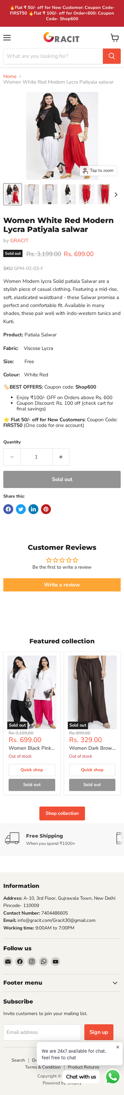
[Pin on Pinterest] (46, 509)
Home (10, 76)
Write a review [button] (62, 584)
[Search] (112, 56)
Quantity (12, 442)
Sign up (99, 1032)
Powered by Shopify (62, 1083)
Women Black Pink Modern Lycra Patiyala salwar (30, 748)
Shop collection (62, 813)
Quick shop (32, 770)
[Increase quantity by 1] (61, 457)
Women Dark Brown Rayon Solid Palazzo (92, 748)
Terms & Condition (43, 1067)
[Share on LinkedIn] (33, 509)
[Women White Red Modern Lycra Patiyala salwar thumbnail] (12, 194)
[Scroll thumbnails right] (114, 194)
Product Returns (83, 1067)
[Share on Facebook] (8, 509)
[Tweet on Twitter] (21, 509)
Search (18, 1060)
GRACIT (19, 240)
